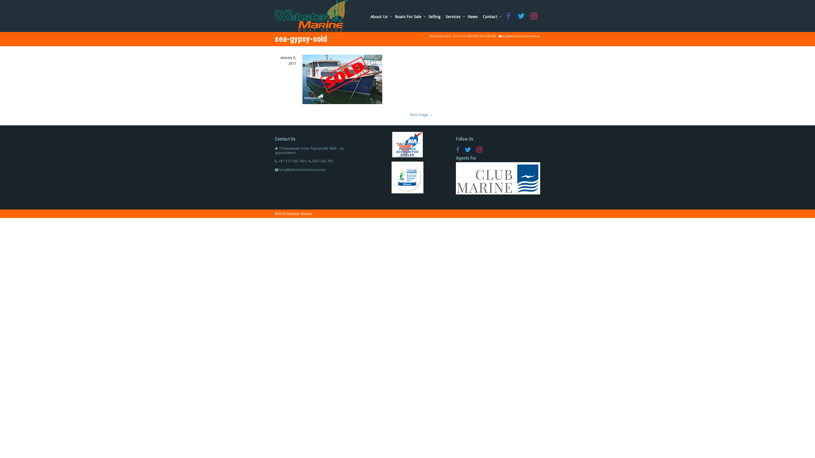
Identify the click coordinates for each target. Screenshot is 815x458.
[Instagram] (534, 16)
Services (454, 16)
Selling (435, 16)
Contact (490, 16)
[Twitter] (521, 16)
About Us (380, 16)
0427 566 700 (487, 36)
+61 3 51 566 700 (466, 36)
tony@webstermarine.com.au (521, 36)
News (473, 16)
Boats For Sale (408, 16)
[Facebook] (508, 16)
